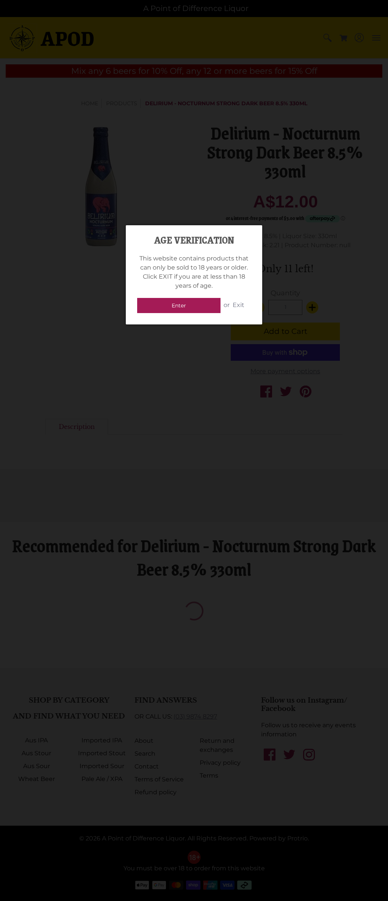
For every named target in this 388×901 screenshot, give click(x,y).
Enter (179, 305)
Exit (238, 305)
